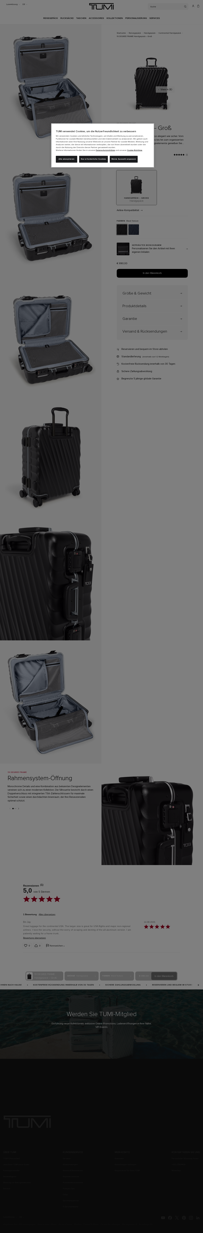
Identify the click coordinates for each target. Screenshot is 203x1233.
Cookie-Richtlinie (134, 150)
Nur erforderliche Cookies (93, 159)
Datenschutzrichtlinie (105, 150)
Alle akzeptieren (67, 159)
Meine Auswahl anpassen (123, 159)
